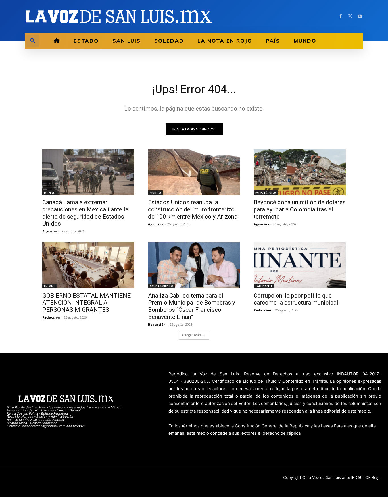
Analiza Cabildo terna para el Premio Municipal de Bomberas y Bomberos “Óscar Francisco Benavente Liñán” (191, 306)
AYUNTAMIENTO (161, 286)
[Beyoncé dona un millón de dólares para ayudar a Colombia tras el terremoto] (300, 172)
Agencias (50, 231)
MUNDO (49, 193)
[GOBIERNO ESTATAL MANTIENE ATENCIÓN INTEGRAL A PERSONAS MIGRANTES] (88, 265)
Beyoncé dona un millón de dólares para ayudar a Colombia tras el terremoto (300, 209)
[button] (32, 41)
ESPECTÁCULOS (266, 193)
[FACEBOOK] (340, 16)
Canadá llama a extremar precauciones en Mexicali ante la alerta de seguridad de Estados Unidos (85, 213)
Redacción (51, 317)
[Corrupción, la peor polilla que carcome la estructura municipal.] (300, 265)
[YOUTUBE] (359, 16)
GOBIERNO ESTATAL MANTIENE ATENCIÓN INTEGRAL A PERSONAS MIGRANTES (86, 302)
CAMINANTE (263, 286)
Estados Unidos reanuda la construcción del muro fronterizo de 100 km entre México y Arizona (192, 209)
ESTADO (50, 286)
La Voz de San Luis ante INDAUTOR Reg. (343, 477)
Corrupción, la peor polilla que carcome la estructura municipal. (297, 299)
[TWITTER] (350, 16)
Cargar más (191, 335)
